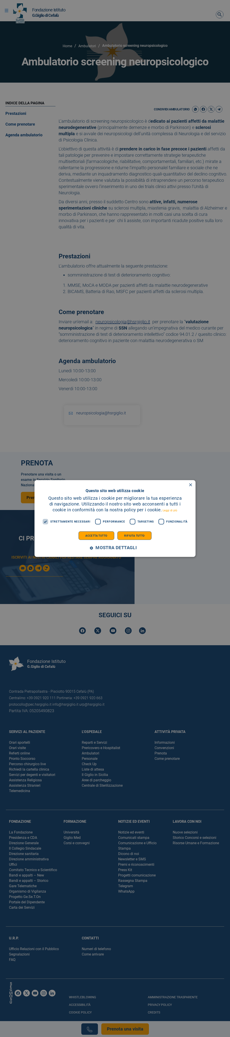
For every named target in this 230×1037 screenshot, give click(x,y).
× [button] (190, 485)
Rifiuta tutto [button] (134, 535)
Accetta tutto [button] (96, 535)
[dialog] (115, 518)
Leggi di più (170, 510)
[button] (115, 547)
